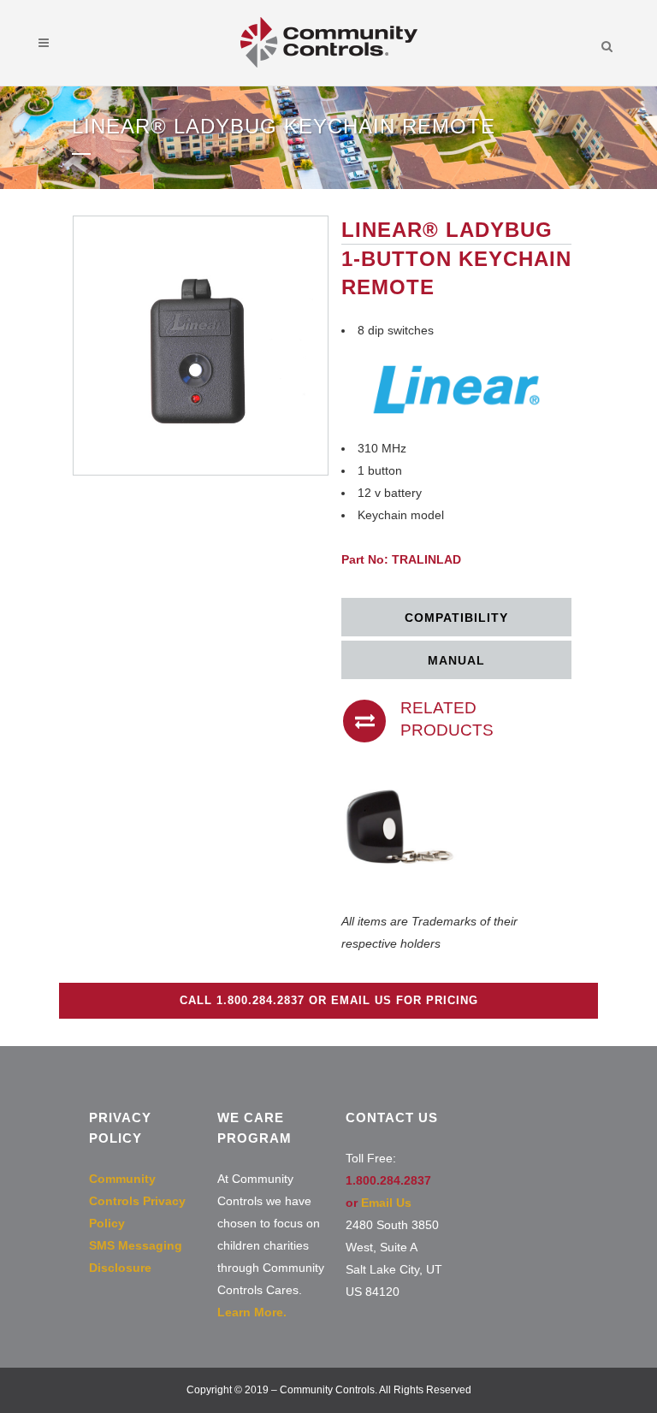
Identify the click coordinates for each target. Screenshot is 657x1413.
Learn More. (252, 1312)
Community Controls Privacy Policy (137, 1201)
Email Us (386, 1202)
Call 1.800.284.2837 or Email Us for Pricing (329, 1000)
